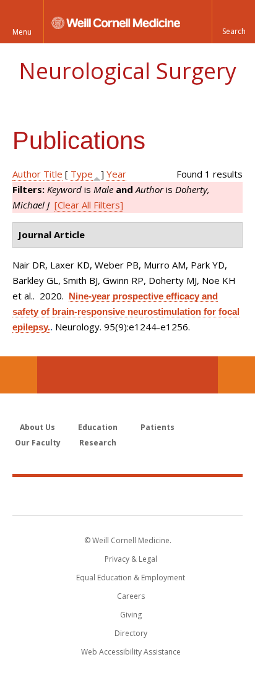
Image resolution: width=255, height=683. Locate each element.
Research (97, 442)
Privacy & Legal (131, 559)
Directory (131, 633)
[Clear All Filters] (88, 205)
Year (116, 174)
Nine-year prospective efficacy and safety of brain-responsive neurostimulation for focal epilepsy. (126, 311)
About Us (37, 427)
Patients (157, 427)
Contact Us (236, 374)
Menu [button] (22, 32)
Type (82, 174)
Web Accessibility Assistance (131, 651)
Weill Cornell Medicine (127, 495)
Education (98, 427)
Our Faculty (38, 442)
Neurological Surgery (127, 71)
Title (53, 174)
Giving (131, 614)
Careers (131, 596)
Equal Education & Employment (130, 577)
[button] (233, 21)
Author (26, 174)
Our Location (18, 374)
